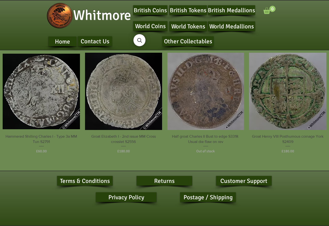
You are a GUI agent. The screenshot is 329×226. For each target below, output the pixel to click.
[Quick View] (41, 91)
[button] (269, 10)
